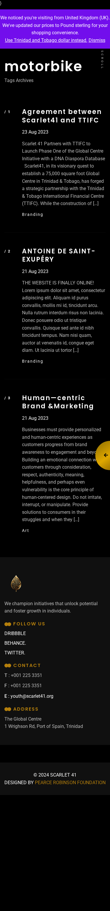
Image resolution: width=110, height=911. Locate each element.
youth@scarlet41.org (32, 696)
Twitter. (14, 653)
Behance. (15, 643)
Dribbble (15, 633)
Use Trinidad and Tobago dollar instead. (46, 40)
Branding (32, 214)
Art (25, 530)
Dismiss (97, 40)
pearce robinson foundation (70, 782)
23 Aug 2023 (35, 132)
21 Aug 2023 (35, 271)
